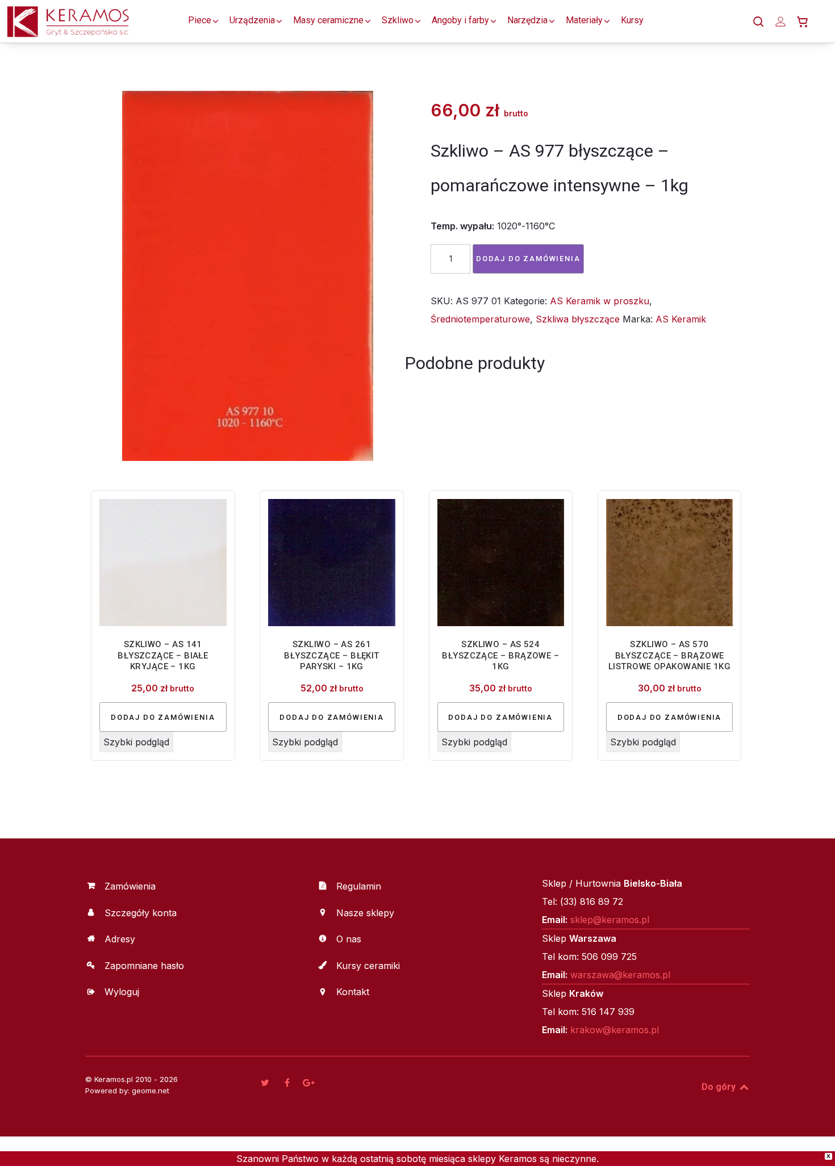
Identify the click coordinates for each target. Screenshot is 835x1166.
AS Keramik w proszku (599, 301)
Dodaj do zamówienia (528, 258)
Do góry (720, 1086)
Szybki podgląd (136, 742)
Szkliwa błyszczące (578, 319)
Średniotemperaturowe (480, 319)
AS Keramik (681, 319)
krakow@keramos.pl (614, 1029)
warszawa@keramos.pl (620, 974)
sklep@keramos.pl (609, 919)
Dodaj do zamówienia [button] (163, 717)
